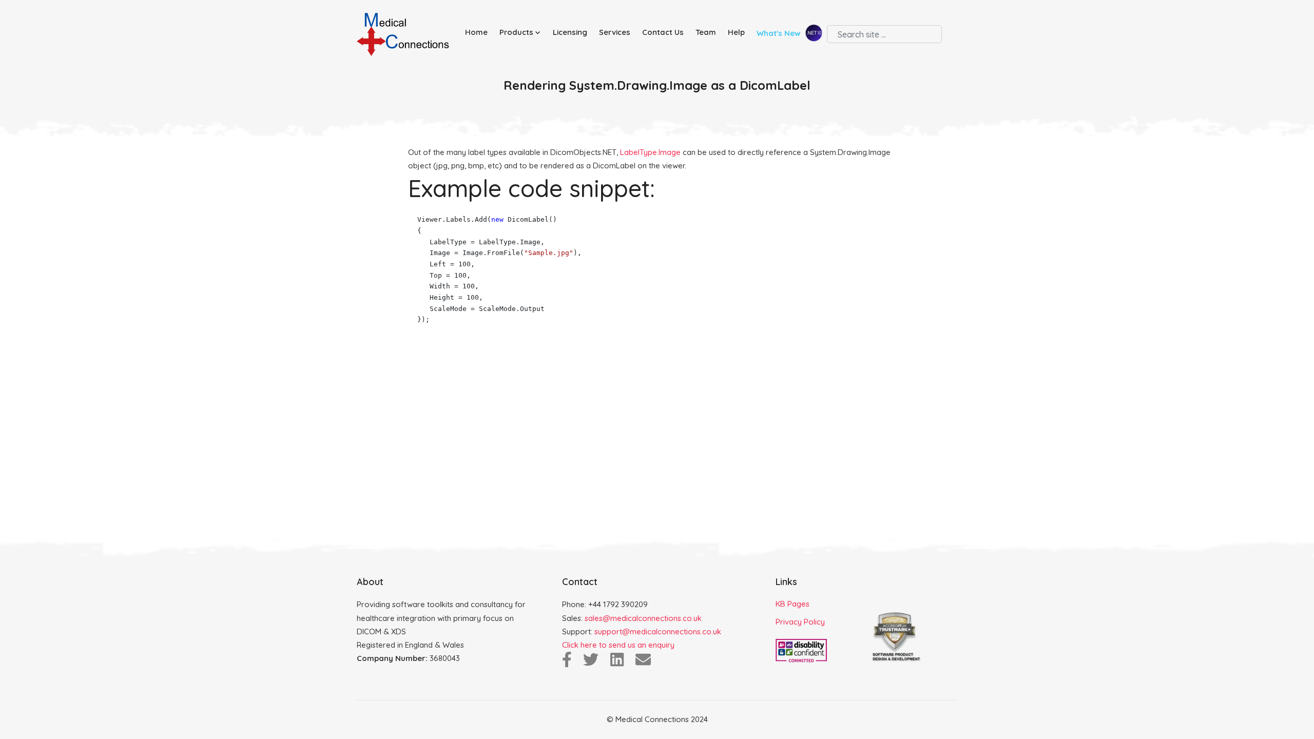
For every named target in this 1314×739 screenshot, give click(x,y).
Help (736, 32)
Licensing (570, 32)
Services (614, 32)
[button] (522, 32)
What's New (780, 33)
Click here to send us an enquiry (618, 645)
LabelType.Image (650, 152)
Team (705, 32)
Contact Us (663, 32)
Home (476, 32)
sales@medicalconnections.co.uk (643, 618)
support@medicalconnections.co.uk (657, 631)
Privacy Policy (800, 622)
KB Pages (792, 604)
